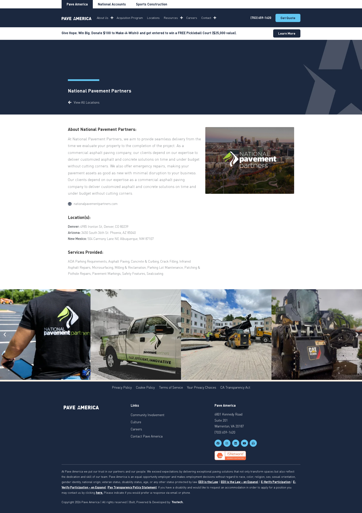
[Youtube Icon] (244, 443)
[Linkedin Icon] (235, 443)
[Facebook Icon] (218, 443)
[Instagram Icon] (226, 443)
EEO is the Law (208, 482)
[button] (4, 334)
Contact (206, 18)
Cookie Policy (145, 387)
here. (99, 492)
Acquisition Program (130, 18)
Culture (136, 422)
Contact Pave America (147, 436)
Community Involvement (147, 415)
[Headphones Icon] (253, 443)
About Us (102, 18)
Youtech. (178, 502)
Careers (191, 18)
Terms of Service (171, 387)
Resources (171, 18)
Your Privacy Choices (201, 387)
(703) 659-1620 (261, 18)
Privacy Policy (122, 387)
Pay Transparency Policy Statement (132, 487)
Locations (153, 18)
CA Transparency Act (235, 387)
